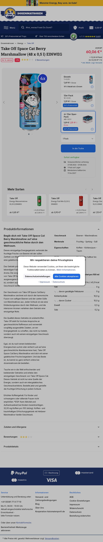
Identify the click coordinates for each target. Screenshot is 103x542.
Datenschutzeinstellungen (37, 276)
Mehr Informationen (66, 270)
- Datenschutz (58, 282)
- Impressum (44, 282)
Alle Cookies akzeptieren (66, 276)
